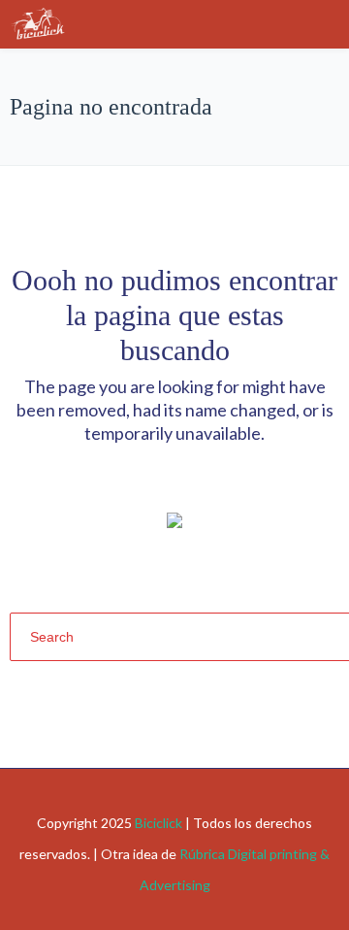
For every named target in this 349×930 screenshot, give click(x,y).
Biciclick (158, 822)
